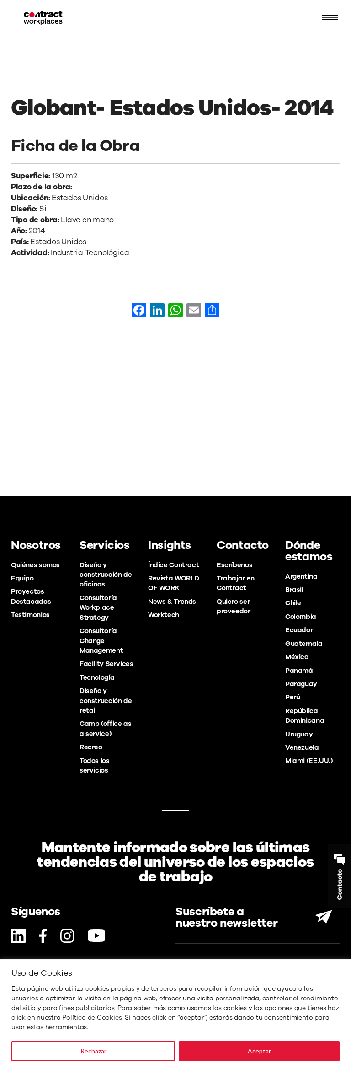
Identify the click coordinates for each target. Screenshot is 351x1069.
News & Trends (172, 601)
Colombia (300, 616)
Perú (292, 697)
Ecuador (299, 629)
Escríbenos (234, 564)
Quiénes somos (35, 564)
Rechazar (93, 1051)
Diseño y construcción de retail (106, 700)
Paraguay (301, 683)
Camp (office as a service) (105, 728)
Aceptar (259, 1051)
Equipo (22, 578)
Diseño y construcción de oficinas (106, 574)
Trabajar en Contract (236, 583)
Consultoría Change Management (101, 640)
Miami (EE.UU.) (309, 760)
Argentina (301, 576)
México (296, 656)
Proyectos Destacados (31, 596)
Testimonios (30, 614)
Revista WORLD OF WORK (173, 583)
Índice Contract (173, 564)
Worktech (163, 614)
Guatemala (304, 643)
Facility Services (106, 663)
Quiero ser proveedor (233, 606)
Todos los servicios (95, 765)
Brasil (294, 589)
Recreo (91, 747)
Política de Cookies (92, 1017)
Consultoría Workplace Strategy (98, 607)
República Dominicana (304, 715)
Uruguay (299, 734)
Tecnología (97, 677)
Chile (293, 602)
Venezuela (302, 747)
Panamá (299, 670)
